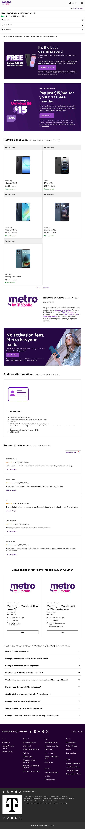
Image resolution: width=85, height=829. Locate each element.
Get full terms (53, 74)
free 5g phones (68, 312)
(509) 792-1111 (13, 620)
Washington (19, 36)
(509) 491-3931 (54, 620)
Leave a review (71, 452)
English (75, 8)
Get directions (13, 355)
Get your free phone (47, 67)
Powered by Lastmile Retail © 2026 (42, 825)
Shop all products (42, 288)
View (22, 632)
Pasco (28, 36)
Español (80, 8)
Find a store (46, 116)
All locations (8, 36)
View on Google (11, 469)
